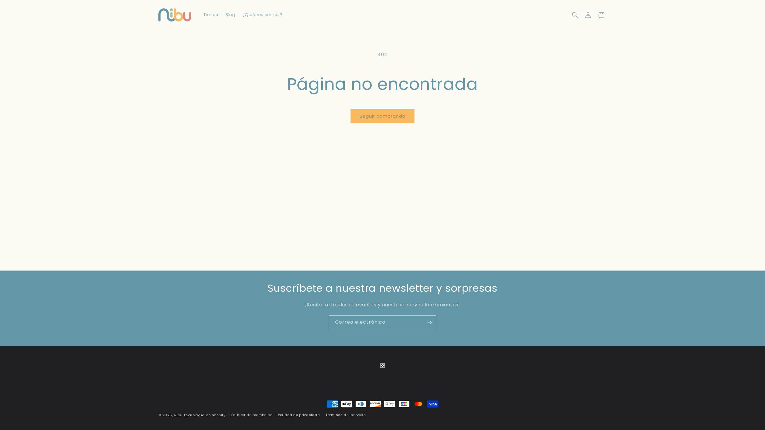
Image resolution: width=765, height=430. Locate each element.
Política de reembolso (252, 414)
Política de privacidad (299, 414)
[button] (575, 15)
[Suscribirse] (429, 322)
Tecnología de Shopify (204, 415)
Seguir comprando (382, 116)
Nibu (178, 415)
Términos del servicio (345, 414)
